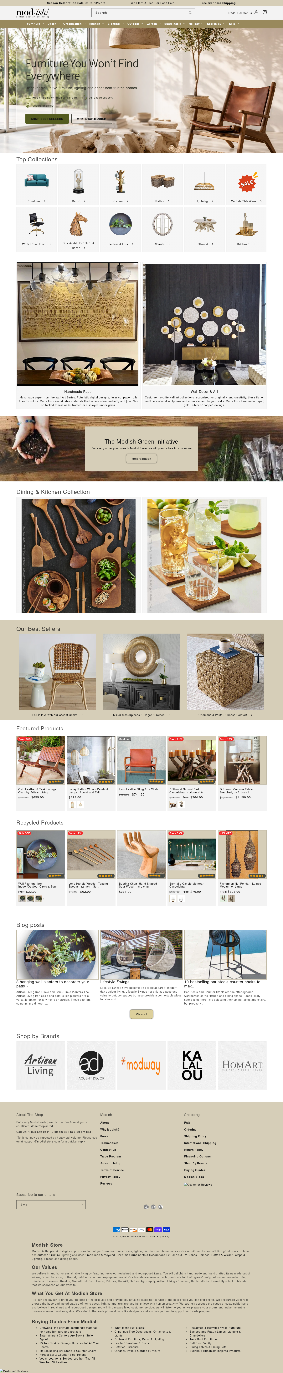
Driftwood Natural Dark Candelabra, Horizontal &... (187, 791)
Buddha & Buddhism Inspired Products (215, 1351)
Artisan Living (110, 1163)
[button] (264, 12)
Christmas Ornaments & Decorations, (141, 1255)
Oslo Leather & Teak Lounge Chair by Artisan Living (37, 791)
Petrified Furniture (127, 1347)
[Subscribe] (81, 1204)
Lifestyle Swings (115, 982)
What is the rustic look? (130, 1328)
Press (104, 1136)
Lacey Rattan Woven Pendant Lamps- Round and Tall (88, 791)
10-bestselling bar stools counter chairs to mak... (222, 984)
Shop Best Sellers (47, 119)
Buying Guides (194, 1170)
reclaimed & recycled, (101, 1255)
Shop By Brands (195, 1163)
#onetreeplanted (42, 1126)
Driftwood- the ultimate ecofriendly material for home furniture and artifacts (68, 1329)
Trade (232, 13)
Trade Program (110, 1156)
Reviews (106, 1183)
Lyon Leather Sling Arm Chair (138, 789)
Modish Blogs (194, 1177)
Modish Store (129, 1236)
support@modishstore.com (42, 1141)
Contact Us (244, 13)
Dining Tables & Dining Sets (208, 1347)
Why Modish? (110, 1129)
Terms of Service (112, 1170)
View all (141, 1014)
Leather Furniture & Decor (132, 1343)
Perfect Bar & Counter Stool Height (62, 1354)
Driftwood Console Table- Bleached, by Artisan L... (236, 791)
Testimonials (109, 1143)
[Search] (190, 12)
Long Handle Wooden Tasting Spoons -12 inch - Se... (88, 885)
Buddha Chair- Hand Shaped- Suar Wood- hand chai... (138, 885)
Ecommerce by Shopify (158, 1236)
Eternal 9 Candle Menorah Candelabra (186, 885)
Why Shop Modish (91, 119)
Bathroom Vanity (200, 1343)
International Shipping (200, 1143)
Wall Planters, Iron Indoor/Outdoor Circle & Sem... (38, 885)
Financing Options (197, 1156)
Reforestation (141, 458)
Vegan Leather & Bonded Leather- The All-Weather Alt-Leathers (67, 1360)
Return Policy (193, 1149)
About (104, 1122)
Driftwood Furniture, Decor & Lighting (139, 1339)
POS (138, 1236)
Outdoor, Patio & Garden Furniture (137, 1351)
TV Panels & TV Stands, (182, 1255)
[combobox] (143, 12)
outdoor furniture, (49, 1255)
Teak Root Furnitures (204, 1339)
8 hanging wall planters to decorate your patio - (52, 984)
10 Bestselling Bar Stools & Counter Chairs (67, 1351)
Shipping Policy (195, 1136)
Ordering (190, 1129)
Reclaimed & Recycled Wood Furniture (215, 1328)
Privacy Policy (110, 1177)
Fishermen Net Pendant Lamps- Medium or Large (241, 885)
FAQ (187, 1122)
